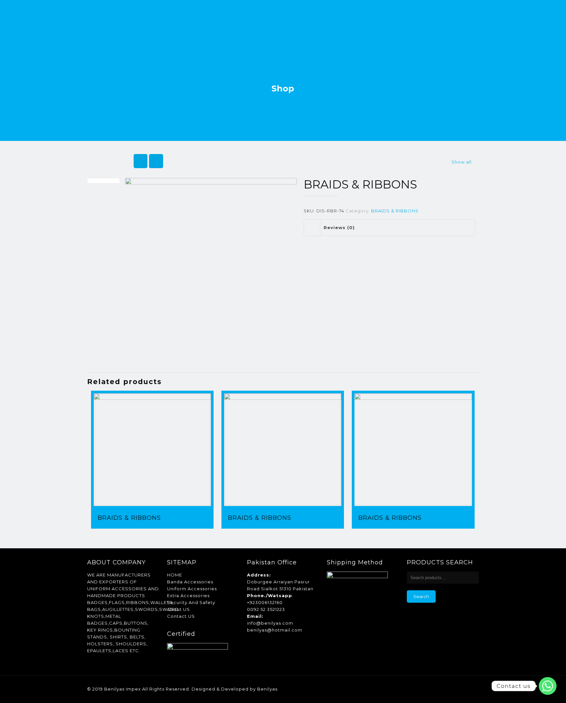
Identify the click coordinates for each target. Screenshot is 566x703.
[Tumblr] (468, 689)
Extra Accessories (188, 595)
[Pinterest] (451, 689)
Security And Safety (191, 602)
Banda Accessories (190, 581)
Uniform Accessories (192, 588)
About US (178, 609)
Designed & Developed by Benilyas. (235, 689)
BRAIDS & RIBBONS (395, 210)
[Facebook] (433, 689)
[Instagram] (460, 689)
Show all (461, 162)
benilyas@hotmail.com (274, 630)
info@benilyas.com (270, 623)
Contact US (181, 616)
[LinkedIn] (442, 689)
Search (421, 596)
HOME (174, 574)
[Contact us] (548, 686)
